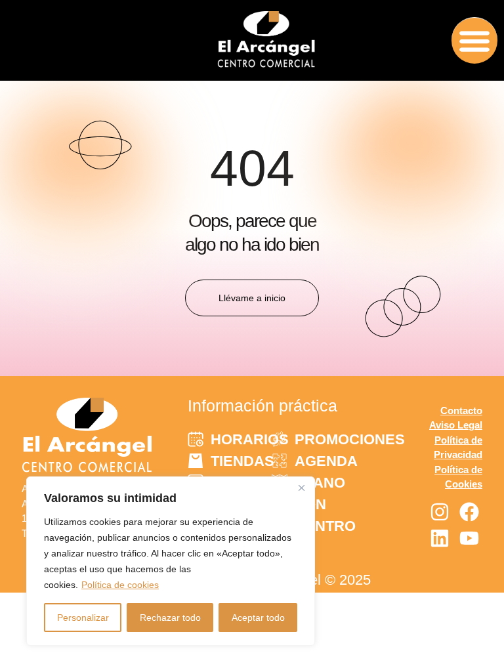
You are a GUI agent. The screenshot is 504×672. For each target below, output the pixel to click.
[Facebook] (469, 512)
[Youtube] (469, 538)
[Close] (301, 487)
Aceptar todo (258, 617)
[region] (170, 561)
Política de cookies (120, 584)
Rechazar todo (170, 617)
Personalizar (83, 617)
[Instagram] (440, 512)
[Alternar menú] (474, 40)
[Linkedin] (440, 538)
